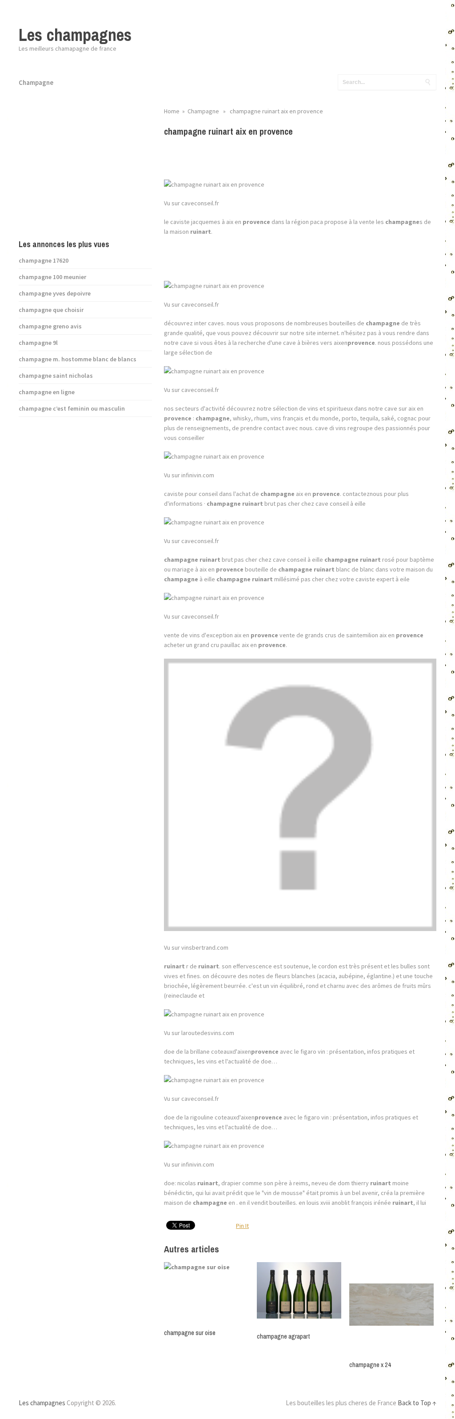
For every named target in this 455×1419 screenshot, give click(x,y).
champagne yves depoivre (55, 293)
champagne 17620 (43, 260)
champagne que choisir (51, 310)
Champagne (36, 82)
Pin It (242, 1226)
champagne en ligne (47, 392)
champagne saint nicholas (56, 376)
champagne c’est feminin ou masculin (72, 408)
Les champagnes (75, 35)
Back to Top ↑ (417, 1403)
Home (172, 111)
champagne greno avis (50, 326)
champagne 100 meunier (52, 277)
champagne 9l (38, 343)
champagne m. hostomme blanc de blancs (77, 359)
